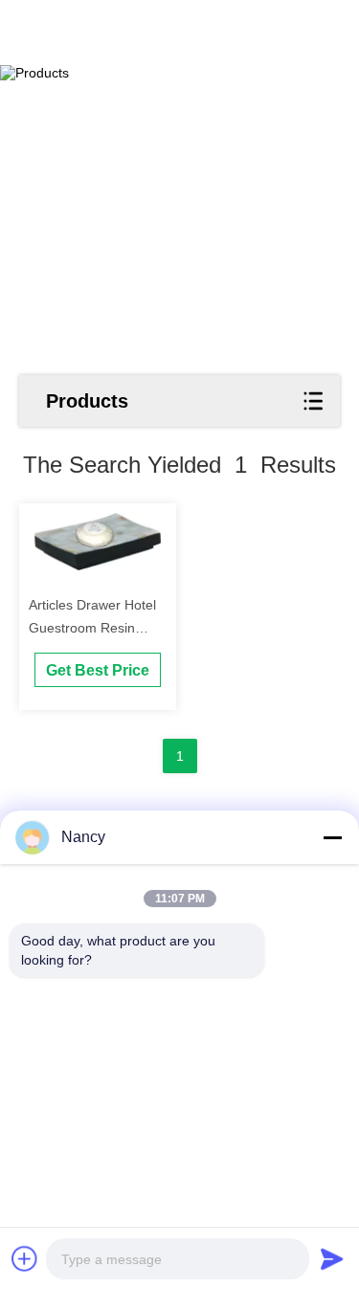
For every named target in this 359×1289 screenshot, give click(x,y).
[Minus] (332, 837)
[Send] (332, 1258)
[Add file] (24, 1258)
